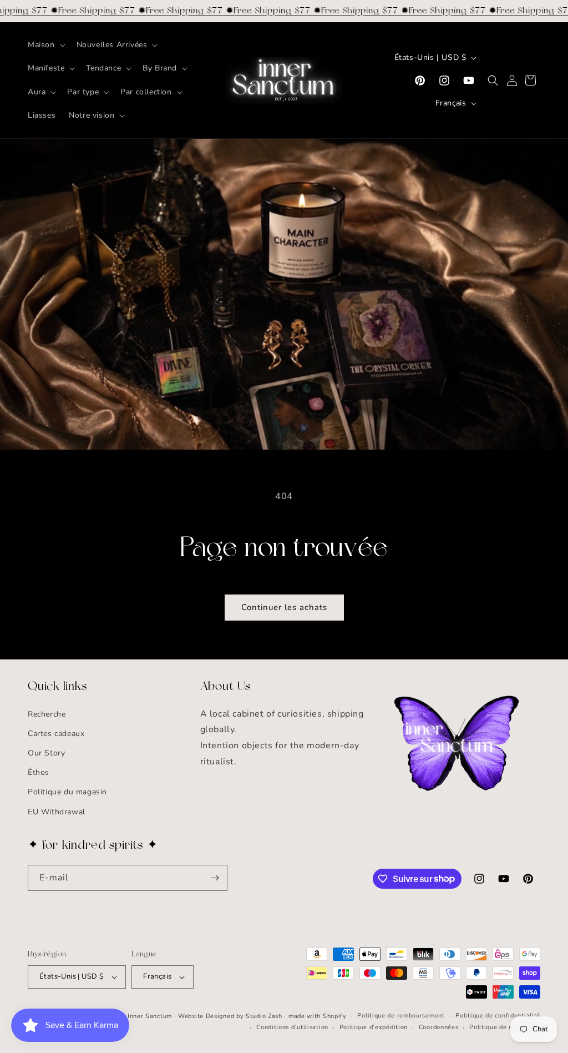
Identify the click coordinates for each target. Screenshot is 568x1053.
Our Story (46, 753)
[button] (45, 45)
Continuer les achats (284, 607)
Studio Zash (264, 1016)
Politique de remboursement (400, 1015)
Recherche (46, 714)
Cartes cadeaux (56, 733)
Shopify (335, 1016)
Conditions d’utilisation (292, 1027)
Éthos (38, 772)
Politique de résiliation (504, 1027)
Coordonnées (439, 1027)
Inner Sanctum (150, 1016)
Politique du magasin (67, 792)
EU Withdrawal (56, 812)
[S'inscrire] (214, 878)
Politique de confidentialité (497, 1015)
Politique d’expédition (373, 1027)
